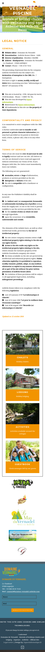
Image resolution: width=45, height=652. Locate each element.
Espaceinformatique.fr (33, 642)
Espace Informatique (26, 105)
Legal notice (8, 642)
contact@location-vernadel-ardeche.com (23, 592)
